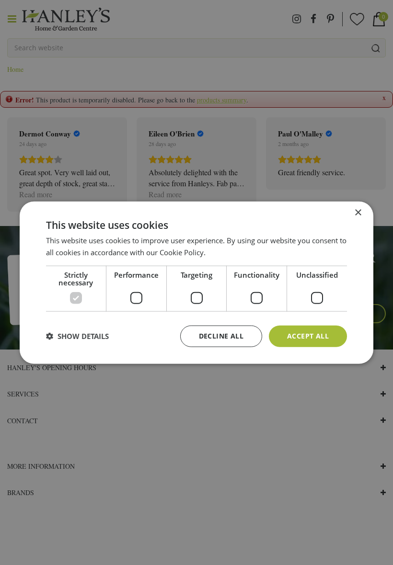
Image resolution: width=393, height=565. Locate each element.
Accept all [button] (308, 335)
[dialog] (196, 283)
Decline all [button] (221, 335)
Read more (225, 252)
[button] (77, 336)
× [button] (357, 212)
